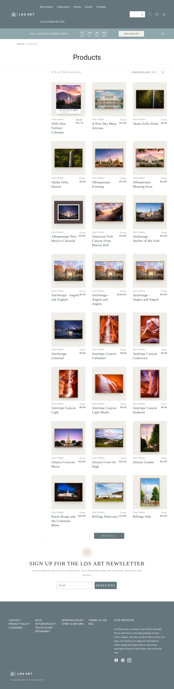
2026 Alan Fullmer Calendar (58, 128)
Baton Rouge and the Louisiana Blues (63, 521)
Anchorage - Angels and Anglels (65, 297)
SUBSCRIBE (105, 585)
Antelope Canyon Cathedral (104, 356)
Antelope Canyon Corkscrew (145, 356)
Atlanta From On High (104, 464)
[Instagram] (129, 661)
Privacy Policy (19, 623)
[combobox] (137, 14)
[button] (63, 7)
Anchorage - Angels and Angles (100, 299)
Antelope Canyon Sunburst (145, 410)
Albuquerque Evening (101, 184)
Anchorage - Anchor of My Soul (146, 239)
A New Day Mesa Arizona (104, 126)
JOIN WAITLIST (131, 34)
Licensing (15, 627)
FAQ (90, 623)
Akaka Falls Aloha (146, 123)
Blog (38, 620)
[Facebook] (116, 661)
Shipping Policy (73, 620)
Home (20, 43)
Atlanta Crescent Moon (63, 464)
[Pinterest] (123, 661)
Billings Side (142, 516)
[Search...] (142, 14)
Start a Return (72, 623)
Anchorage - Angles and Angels (146, 297)
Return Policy (45, 623)
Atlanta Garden (143, 462)
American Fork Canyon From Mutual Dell (102, 241)
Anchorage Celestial (58, 356)
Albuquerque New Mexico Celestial (64, 239)
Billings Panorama (105, 516)
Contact (15, 620)
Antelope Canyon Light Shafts (104, 410)
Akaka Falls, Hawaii (60, 184)
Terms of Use (97, 620)
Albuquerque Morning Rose (143, 184)
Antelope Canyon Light (63, 410)
